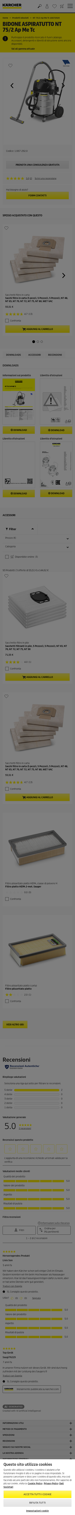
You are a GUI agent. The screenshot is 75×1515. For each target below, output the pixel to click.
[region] (37, 1487)
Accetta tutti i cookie (37, 1494)
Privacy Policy (51, 1483)
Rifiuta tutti (37, 1502)
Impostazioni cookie (37, 1510)
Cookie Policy (35, 1483)
